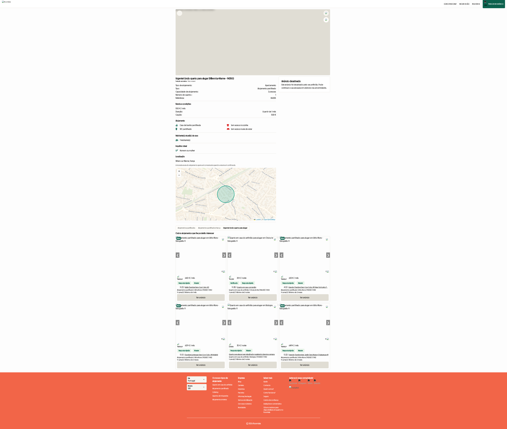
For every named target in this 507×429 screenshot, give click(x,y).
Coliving (215, 392)
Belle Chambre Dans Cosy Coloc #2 (197, 287)
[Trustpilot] (294, 388)
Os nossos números (245, 404)
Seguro (266, 396)
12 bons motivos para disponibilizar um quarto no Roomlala (273, 410)
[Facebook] (293, 382)
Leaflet (258, 219)
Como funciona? (269, 393)
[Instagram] (302, 382)
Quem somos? (269, 389)
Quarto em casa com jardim (246, 287)
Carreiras (241, 385)
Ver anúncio (201, 297)
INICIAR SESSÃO (464, 4)
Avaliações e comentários (272, 404)
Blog (239, 382)
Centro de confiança (271, 400)
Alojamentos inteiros (219, 399)
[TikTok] (310, 382)
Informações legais (245, 396)
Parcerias (241, 393)
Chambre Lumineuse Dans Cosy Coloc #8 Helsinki (201, 355)
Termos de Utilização (245, 400)
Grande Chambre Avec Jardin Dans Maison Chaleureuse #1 (308, 355)
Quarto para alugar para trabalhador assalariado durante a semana (252, 354)
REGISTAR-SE (476, 4)
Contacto (267, 385)
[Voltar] (179, 16)
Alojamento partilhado (220, 388)
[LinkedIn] (317, 382)
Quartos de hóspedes (220, 396)
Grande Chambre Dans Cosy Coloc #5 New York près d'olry (308, 287)
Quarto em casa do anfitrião (222, 385)
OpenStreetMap (269, 219)
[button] (179, 171)
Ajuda (265, 382)
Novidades (242, 407)
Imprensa (241, 389)
